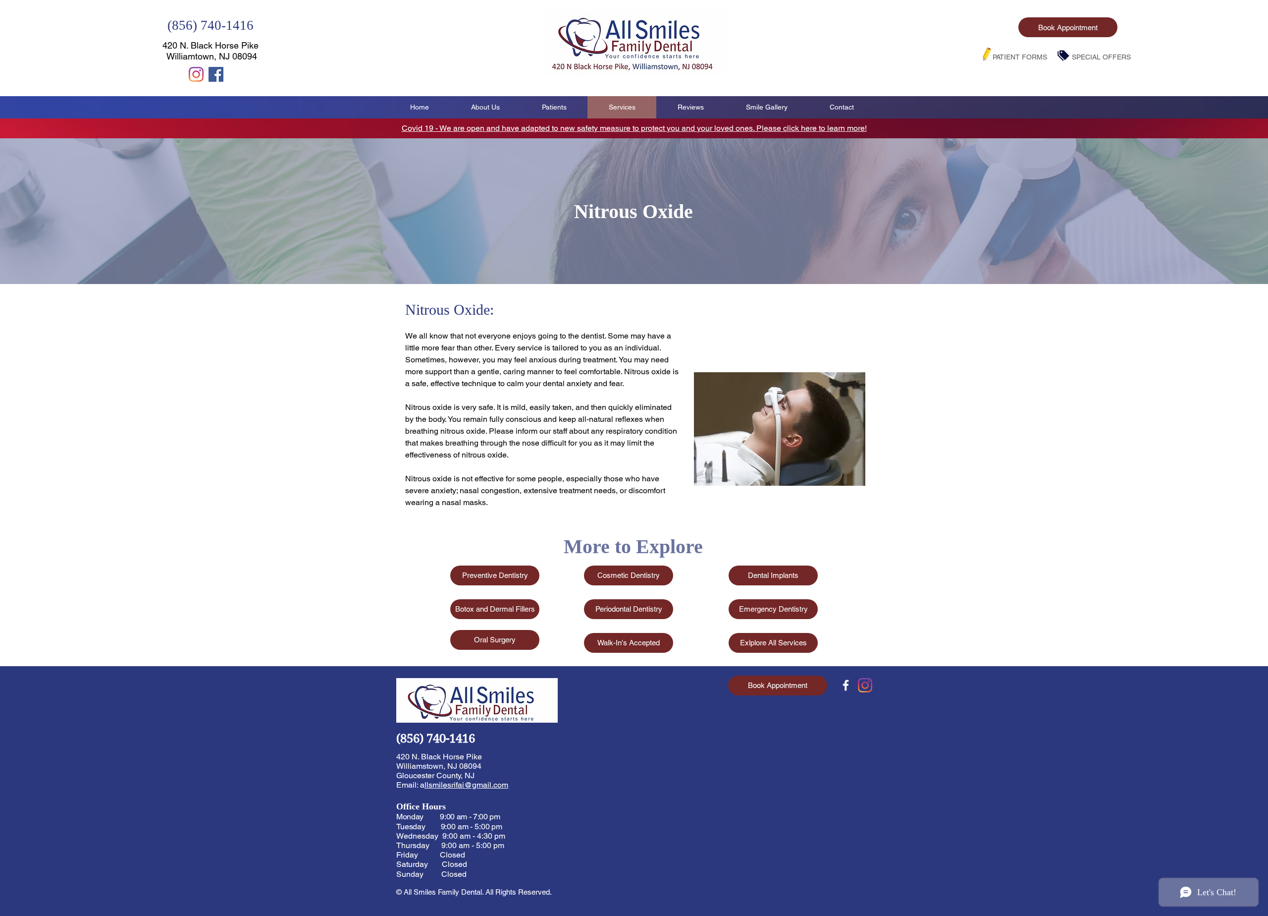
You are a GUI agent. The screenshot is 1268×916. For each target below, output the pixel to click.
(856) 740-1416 (210, 25)
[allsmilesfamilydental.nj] (196, 74)
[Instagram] (865, 685)
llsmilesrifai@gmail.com (466, 785)
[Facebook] (216, 74)
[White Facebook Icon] (846, 685)
